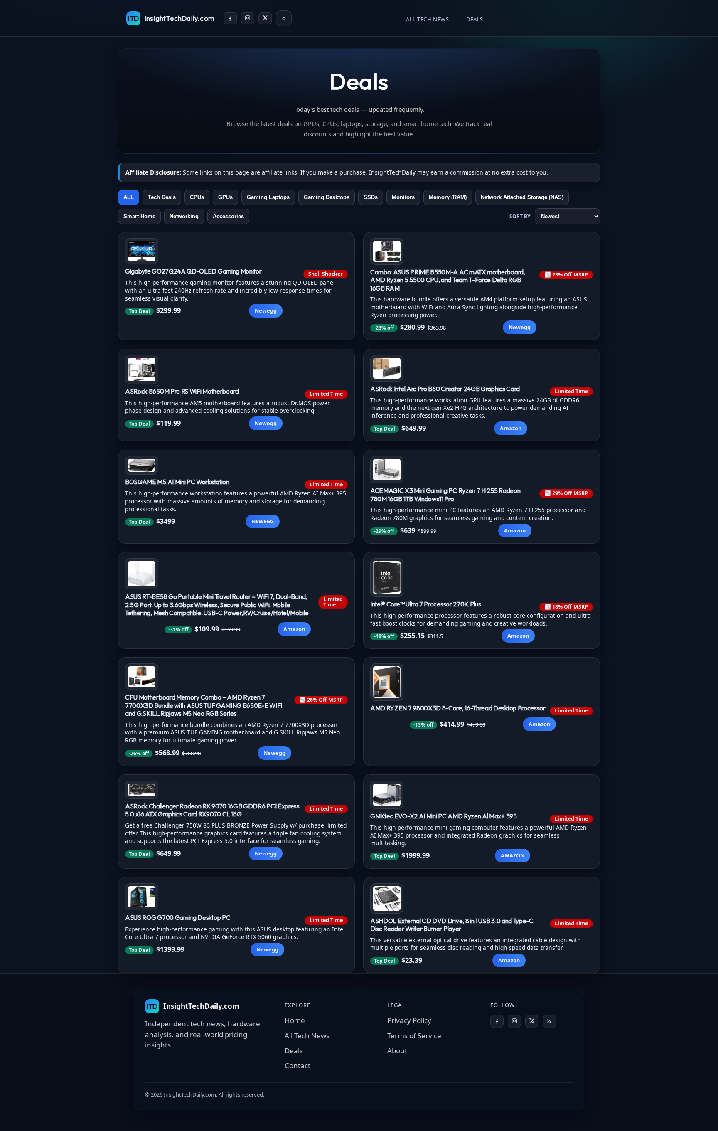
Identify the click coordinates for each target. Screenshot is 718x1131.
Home (295, 1020)
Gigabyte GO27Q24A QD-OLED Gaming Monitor (193, 271)
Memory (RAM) (448, 197)
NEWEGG (262, 521)
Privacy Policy (409, 1020)
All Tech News (427, 19)
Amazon (510, 428)
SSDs (371, 197)
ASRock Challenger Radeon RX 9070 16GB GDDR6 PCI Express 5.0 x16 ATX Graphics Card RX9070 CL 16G (212, 810)
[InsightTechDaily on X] (265, 18)
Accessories (228, 216)
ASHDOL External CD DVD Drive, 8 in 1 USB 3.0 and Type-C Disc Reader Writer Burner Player (452, 925)
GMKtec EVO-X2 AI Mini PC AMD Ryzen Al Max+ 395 (443, 816)
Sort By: (520, 216)
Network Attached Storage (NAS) (522, 197)
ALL (128, 197)
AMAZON (512, 855)
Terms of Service (414, 1035)
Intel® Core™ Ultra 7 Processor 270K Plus (425, 604)
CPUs (197, 197)
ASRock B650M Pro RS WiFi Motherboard (182, 391)
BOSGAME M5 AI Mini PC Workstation (177, 482)
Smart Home (139, 216)
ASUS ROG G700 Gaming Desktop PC (177, 917)
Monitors (403, 197)
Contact (297, 1065)
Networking (184, 216)
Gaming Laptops (268, 197)
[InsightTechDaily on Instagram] (247, 18)
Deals (474, 19)
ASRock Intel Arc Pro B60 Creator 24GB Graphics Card (445, 388)
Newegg (266, 310)
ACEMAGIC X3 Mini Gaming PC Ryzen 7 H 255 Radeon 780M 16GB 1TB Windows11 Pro (445, 494)
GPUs (225, 197)
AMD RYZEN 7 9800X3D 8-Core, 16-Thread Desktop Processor (458, 708)
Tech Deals (162, 197)
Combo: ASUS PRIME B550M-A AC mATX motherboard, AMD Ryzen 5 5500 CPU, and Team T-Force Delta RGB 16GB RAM (447, 280)
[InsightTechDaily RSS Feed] (549, 1021)
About (397, 1050)
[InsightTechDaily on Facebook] (230, 18)
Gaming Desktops (326, 197)
